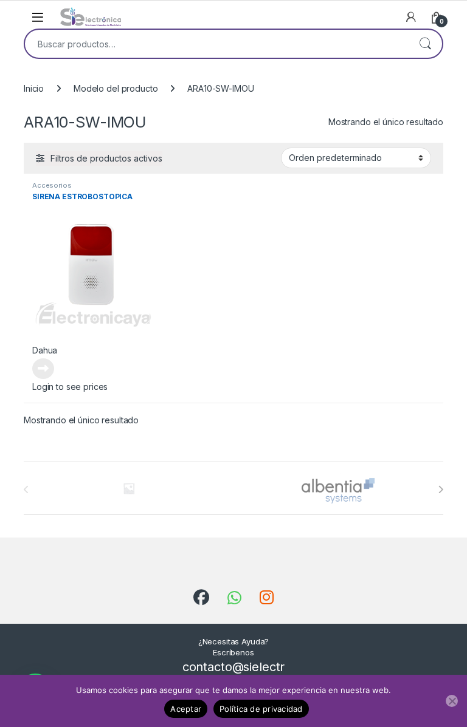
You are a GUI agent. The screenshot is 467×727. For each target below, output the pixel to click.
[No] (452, 701)
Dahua (44, 350)
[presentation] (440, 489)
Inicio (34, 88)
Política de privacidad (261, 709)
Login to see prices (70, 386)
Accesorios (52, 185)
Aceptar (185, 709)
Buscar (425, 44)
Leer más (43, 368)
